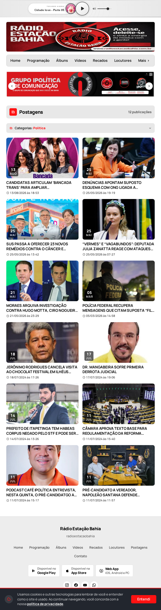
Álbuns (62, 60)
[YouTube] (85, 585)
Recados (100, 60)
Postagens (139, 547)
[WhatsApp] (94, 585)
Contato (80, 556)
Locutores (123, 60)
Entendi (143, 599)
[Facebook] (76, 585)
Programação (38, 60)
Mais (143, 60)
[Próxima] (149, 86)
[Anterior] (12, 86)
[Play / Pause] (82, 8)
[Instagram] (67, 585)
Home (15, 60)
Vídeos (80, 60)
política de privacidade (45, 604)
